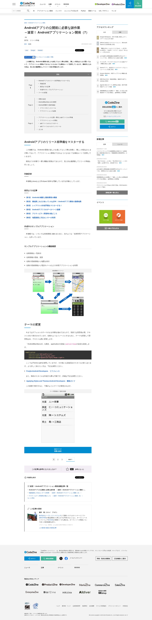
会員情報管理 (76, 606)
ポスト (80, 50)
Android (40, 50)
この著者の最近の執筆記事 (47, 528)
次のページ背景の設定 (58, 450)
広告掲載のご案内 (120, 558)
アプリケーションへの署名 (48, 120)
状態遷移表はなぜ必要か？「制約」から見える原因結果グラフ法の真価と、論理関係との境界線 (113, 91)
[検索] (28, 10)
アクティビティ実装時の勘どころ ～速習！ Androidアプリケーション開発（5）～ (56, 496)
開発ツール (92, 11)
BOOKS (66, 4)
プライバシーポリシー (114, 606)
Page (30, 105)
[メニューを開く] (14, 4)
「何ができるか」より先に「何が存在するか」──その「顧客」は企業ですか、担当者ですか (112, 162)
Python (83, 11)
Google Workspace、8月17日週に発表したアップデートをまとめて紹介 (113, 37)
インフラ (58, 11)
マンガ (113, 11)
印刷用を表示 (31, 477)
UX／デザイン (104, 11)
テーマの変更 (43, 92)
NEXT (70, 459)
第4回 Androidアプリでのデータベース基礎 (43, 209)
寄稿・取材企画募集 (103, 558)
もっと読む (31, 498)
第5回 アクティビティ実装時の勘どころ (41, 213)
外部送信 (125, 606)
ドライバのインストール (48, 108)
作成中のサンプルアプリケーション (51, 89)
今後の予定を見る (113, 228)
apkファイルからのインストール (50, 126)
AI (34, 11)
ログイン (113, 127)
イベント (57, 4)
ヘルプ (58, 606)
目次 (57, 74)
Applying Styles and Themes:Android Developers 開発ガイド (50, 381)
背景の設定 (42, 99)
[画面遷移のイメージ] (58, 294)
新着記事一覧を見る (112, 192)
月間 (120, 32)
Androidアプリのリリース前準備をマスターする (54, 81)
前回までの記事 (45, 86)
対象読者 (43, 83)
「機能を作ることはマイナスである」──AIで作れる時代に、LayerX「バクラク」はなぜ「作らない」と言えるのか (114, 50)
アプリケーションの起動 (48, 111)
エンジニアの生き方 (71, 11)
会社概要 (91, 606)
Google (33, 50)
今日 (104, 32)
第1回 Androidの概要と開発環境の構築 (41, 197)
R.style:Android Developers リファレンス (43, 371)
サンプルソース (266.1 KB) (44, 57)
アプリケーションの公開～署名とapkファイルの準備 (56, 117)
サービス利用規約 (101, 606)
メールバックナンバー (113, 116)
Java (26, 50)
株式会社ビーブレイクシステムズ (50, 515)
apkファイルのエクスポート (49, 123)
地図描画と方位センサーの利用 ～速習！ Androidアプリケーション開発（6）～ (55, 493)
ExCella (50, 520)
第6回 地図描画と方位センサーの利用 (40, 217)
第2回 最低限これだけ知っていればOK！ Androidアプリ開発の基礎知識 (53, 201)
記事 (50, 4)
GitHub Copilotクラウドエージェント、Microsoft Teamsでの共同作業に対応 (113, 43)
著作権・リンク (66, 606)
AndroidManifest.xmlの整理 (47, 102)
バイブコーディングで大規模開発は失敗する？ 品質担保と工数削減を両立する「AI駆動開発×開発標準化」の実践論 (112, 153)
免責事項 (84, 606)
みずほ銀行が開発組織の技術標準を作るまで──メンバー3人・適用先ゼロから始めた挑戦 (113, 57)
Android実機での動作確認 (47, 105)
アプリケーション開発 (45, 11)
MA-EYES (43, 518)
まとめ (41, 129)
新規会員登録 (113, 121)
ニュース (43, 4)
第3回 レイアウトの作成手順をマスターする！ (44, 205)
